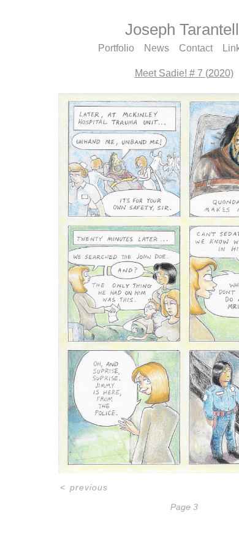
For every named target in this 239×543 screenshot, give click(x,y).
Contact (196, 48)
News (156, 48)
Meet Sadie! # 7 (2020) (184, 73)
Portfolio (116, 48)
